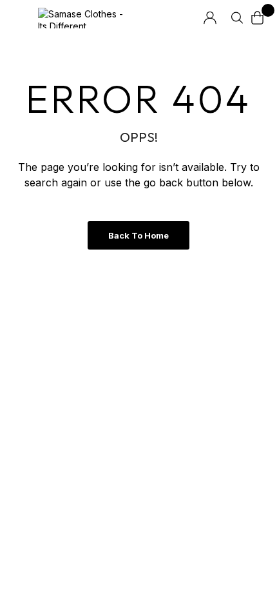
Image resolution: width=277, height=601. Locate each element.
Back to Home (138, 235)
